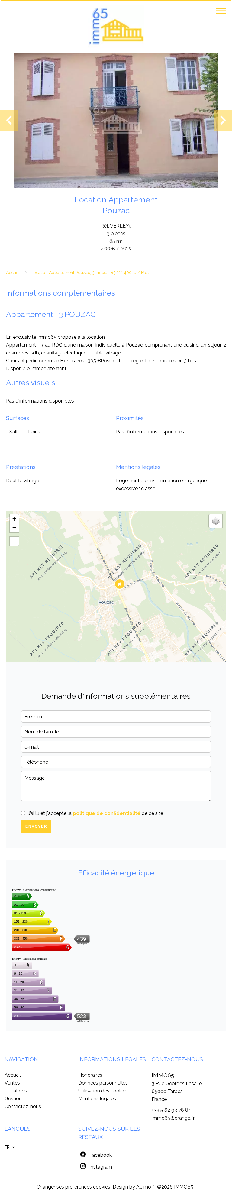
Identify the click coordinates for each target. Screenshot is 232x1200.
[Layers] (215, 521)
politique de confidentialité (106, 813)
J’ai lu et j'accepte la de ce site (95, 813)
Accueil (13, 272)
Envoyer (36, 826)
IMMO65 (163, 1075)
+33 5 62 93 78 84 (171, 1110)
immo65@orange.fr (173, 1118)
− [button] (14, 528)
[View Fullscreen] (14, 541)
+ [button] (14, 518)
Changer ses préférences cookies (73, 1187)
